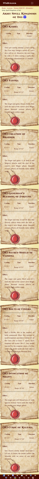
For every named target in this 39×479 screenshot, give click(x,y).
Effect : (5, 43)
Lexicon (9, 8)
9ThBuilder (9, 3)
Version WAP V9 (19, 8)
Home (4, 8)
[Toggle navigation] (32, 3)
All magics (29, 8)
